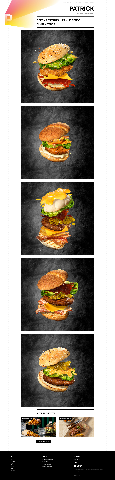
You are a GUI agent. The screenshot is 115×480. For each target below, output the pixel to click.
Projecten (13, 461)
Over (12, 464)
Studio (12, 466)
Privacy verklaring (77, 459)
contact (91, 2)
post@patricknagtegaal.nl (47, 466)
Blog (12, 463)
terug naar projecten (43, 441)
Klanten (12, 468)
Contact (13, 470)
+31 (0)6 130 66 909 (46, 464)
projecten (66, 2)
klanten (85, 2)
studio (80, 2)
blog (71, 2)
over (75, 2)
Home (12, 459)
